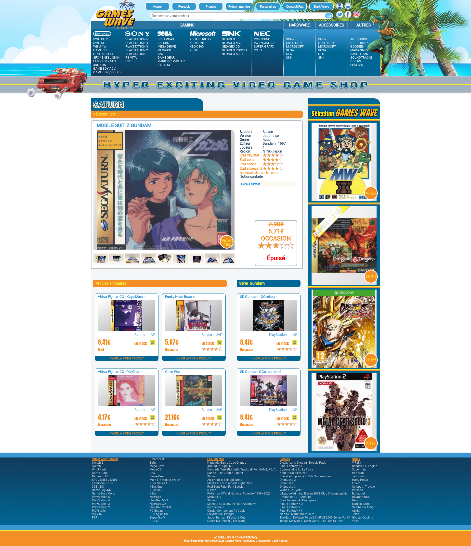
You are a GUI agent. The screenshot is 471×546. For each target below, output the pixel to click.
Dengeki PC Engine (364, 466)
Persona (357, 490)
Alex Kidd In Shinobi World (224, 480)
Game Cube (101, 50)
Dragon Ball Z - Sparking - (296, 497)
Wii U (97, 46)
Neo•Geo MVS (232, 43)
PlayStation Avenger (220, 514)
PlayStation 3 (136, 46)
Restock (184, 6)
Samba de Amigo (363, 507)
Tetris (355, 514)
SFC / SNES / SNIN (106, 57)
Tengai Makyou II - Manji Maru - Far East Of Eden (311, 521)
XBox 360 (197, 46)
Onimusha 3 (288, 486)
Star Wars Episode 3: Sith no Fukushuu (306, 476)
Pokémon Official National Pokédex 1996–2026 (239, 493)
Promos (211, 6)
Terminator (359, 476)
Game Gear (166, 57)
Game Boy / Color (107, 72)
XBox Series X (200, 39)
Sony (290, 39)
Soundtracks (361, 57)
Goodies (357, 46)
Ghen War (172, 372)
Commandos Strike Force (296, 469)
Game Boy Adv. (104, 68)
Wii (106, 46)
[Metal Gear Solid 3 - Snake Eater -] (344, 450)
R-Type (211, 490)
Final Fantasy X (290, 507)
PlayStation (135, 54)
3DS (96, 65)
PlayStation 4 (136, 43)
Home (157, 6)
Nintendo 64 (103, 54)
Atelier (356, 510)
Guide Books (360, 43)
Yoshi (355, 521)
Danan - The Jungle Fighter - (226, 473)
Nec (289, 54)
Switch (99, 43)
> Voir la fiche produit (126, 358)
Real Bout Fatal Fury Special (225, 486)
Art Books (358, 39)
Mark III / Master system (171, 63)
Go (329, 16)
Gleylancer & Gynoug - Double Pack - (303, 462)
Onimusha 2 (288, 480)
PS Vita (131, 57)
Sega (290, 50)
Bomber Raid (215, 507)
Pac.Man (358, 473)
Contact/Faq (294, 6)
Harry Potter (360, 480)
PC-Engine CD (264, 43)
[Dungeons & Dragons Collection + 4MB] (344, 283)
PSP (128, 61)
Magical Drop (361, 504)
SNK (289, 57)
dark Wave (321, 6)
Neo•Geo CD (231, 46)
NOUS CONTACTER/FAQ (242, 537)
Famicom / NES (104, 61)
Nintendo (294, 43)
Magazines (359, 50)
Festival (357, 65)
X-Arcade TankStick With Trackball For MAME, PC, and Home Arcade (252, 469)
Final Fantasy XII (291, 466)
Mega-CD (164, 50)
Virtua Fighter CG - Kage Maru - (121, 297)
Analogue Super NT (220, 466)
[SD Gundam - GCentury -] (268, 330)
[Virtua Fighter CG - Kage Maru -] (126, 330)
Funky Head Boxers (180, 297)
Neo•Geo (228, 39)
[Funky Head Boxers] (193, 330)
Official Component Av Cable (226, 510)
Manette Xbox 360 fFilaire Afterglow (231, 504)
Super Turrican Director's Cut (226, 517)
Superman (359, 469)
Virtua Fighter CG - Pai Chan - (120, 372)
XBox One (197, 43)
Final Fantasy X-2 (291, 504)
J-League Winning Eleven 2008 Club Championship (314, 493)
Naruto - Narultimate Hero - (298, 514)
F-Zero (356, 483)
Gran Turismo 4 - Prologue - (298, 500)
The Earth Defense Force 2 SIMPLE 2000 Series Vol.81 (315, 517)
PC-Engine (262, 39)
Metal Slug (214, 497)
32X (160, 54)
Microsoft (295, 46)
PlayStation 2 (136, 50)
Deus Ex (357, 500)
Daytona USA (361, 497)
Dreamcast (166, 39)
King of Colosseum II (293, 473)
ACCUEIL (219, 537)
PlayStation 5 (136, 39)
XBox (194, 50)
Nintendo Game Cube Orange (226, 462)
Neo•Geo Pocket (235, 50)
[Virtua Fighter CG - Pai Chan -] (126, 405)
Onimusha (286, 483)
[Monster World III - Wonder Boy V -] (344, 200)
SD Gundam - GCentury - (258, 297)
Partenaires (268, 6)
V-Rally (356, 462)
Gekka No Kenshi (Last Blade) (226, 521)
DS (104, 65)
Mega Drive (166, 46)
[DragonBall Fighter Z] (344, 366)
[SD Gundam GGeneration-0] (268, 405)
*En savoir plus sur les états (259, 173)
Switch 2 (100, 39)
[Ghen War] (193, 405)
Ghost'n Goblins (362, 517)
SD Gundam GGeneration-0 (260, 372)
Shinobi (212, 476)
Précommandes (239, 6)
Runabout (358, 493)
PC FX (258, 50)
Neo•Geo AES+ (232, 54)
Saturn (163, 43)
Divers (355, 61)
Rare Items (359, 54)
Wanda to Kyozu (291, 490)
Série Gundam (252, 283)
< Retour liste (104, 114)
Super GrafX (264, 46)
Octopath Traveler (364, 486)
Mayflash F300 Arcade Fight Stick (229, 483)
